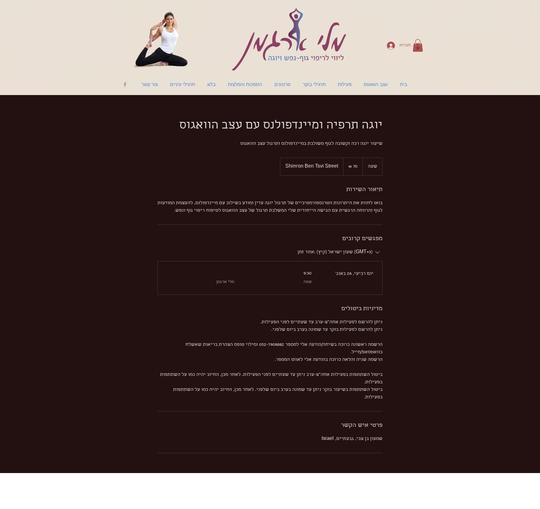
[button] (417, 45)
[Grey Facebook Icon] (125, 84)
